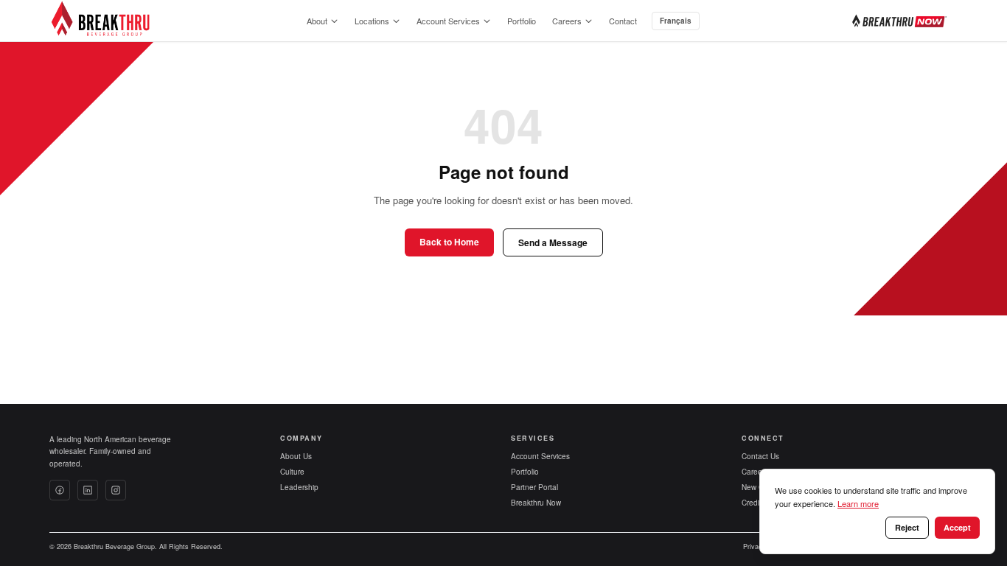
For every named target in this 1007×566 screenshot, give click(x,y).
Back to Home (449, 241)
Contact (623, 21)
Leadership (299, 487)
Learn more (858, 503)
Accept (957, 527)
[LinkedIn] (87, 490)
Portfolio (521, 21)
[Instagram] (115, 490)
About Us (296, 456)
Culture (292, 472)
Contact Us (760, 456)
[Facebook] (59, 490)
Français (675, 20)
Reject (907, 527)
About (317, 21)
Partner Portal (534, 487)
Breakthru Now (536, 502)
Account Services (448, 21)
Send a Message (553, 242)
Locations (372, 21)
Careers (567, 21)
